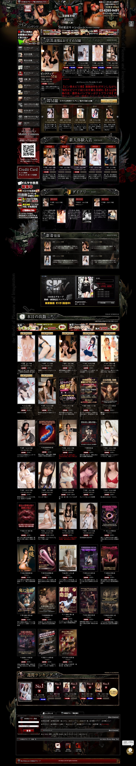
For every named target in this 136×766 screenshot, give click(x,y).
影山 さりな (46, 531)
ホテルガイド (71, 724)
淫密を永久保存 (88, 573)
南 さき (63, 167)
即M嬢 (96, 724)
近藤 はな (97, 63)
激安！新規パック (89, 406)
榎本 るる (45, 79)
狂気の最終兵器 (88, 615)
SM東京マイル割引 (57, 724)
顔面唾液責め (47, 615)
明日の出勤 (55, 721)
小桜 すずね (93, 120)
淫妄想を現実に (109, 615)
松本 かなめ (109, 490)
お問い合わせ (59, 734)
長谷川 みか (81, 202)
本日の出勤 (46, 721)
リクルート (84, 734)
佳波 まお (88, 490)
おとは (82, 63)
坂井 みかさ (25, 490)
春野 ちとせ (25, 448)
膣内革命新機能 (47, 573)
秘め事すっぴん (67, 573)
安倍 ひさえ (109, 448)
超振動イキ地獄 (26, 657)
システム (64, 721)
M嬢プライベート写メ (85, 724)
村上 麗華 (53, 694)
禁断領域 (88, 448)
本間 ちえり (68, 63)
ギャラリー (46, 724)
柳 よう (109, 167)
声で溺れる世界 (67, 657)
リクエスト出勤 (109, 406)
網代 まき (46, 490)
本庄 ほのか (94, 167)
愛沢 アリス (88, 531)
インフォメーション (72, 734)
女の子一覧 (85, 721)
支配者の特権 (109, 573)
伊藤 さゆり (48, 167)
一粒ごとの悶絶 (109, 531)
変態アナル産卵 (47, 657)
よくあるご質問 (47, 734)
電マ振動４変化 (26, 615)
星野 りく (46, 363)
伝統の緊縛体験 (26, 573)
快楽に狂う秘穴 (26, 531)
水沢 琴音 (78, 120)
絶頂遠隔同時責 (47, 447)
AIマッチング (68, 406)
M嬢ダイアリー (96, 721)
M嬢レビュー (107, 721)
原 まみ (38, 695)
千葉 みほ (111, 63)
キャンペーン (74, 721)
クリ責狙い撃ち (67, 614)
